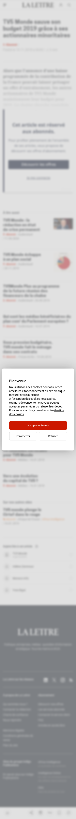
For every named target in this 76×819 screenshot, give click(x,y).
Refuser (53, 436)
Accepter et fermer (38, 425)
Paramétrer (23, 436)
